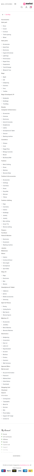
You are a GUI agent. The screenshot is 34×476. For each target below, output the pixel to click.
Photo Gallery (6, 413)
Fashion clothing (6, 200)
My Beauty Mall (7, 157)
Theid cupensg (7, 34)
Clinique (5, 143)
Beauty (3, 107)
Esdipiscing (6, 82)
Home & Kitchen (6, 235)
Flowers (3, 230)
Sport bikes (6, 268)
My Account (5, 369)
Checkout (4, 390)
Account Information (8, 372)
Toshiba (5, 91)
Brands (5, 434)
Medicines (4, 251)
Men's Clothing (7, 164)
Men (4, 281)
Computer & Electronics (8, 110)
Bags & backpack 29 (7, 94)
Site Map (7, 14)
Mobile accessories (8, 296)
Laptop (5, 127)
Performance (6, 58)
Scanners (5, 85)
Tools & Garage (7, 67)
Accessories (5, 19)
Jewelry (5, 215)
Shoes (4, 167)
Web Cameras (7, 363)
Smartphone (6, 265)
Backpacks (6, 98)
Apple (4, 77)
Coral (4, 146)
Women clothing (7, 227)
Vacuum (5, 133)
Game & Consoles (8, 122)
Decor (4, 26)
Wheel (4, 37)
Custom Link (6, 444)
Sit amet (5, 351)
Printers (5, 357)
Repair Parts (6, 61)
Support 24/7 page (8, 416)
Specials (5, 442)
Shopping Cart (5, 387)
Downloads (6, 384)
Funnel (5, 29)
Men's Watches (7, 327)
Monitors (5, 354)
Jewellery (5, 324)
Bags (2, 73)
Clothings (5, 182)
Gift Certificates (7, 437)
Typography (6, 401)
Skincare (5, 194)
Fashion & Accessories (8, 176)
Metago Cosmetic (8, 152)
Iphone (5, 294)
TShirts (5, 197)
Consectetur (6, 340)
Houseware (6, 242)
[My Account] (26, 8)
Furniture (5, 31)
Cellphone (5, 291)
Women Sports (7, 315)
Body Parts (6, 47)
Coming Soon (6, 398)
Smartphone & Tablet (9, 130)
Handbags (5, 101)
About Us (5, 404)
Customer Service (8, 452)
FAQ (4, 410)
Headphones (6, 125)
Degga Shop (6, 149)
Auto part (4, 22)
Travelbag (5, 104)
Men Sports (6, 312)
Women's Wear (7, 173)
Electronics (6, 50)
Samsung (5, 299)
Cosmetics (4, 139)
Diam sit (5, 343)
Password (5, 375)
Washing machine (8, 136)
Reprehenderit (7, 349)
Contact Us (6, 418)
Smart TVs (6, 224)
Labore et (5, 346)
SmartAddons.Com (24, 465)
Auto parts (4, 40)
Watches (5, 170)
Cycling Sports (7, 309)
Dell (4, 80)
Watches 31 (5, 318)
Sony (4, 88)
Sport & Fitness (6, 303)
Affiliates (5, 439)
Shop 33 (3, 272)
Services (5, 407)
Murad (4, 154)
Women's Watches (8, 330)
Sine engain (6, 263)
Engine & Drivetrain (8, 53)
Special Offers (5, 366)
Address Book (7, 378)
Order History (6, 381)
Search (3, 393)
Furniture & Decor (7, 260)
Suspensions (6, 64)
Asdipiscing (6, 337)
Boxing (5, 306)
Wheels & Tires (7, 70)
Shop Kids (5, 191)
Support (5, 447)
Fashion (3, 161)
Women (5, 284)
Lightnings (6, 55)
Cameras (5, 116)
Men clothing (6, 221)
